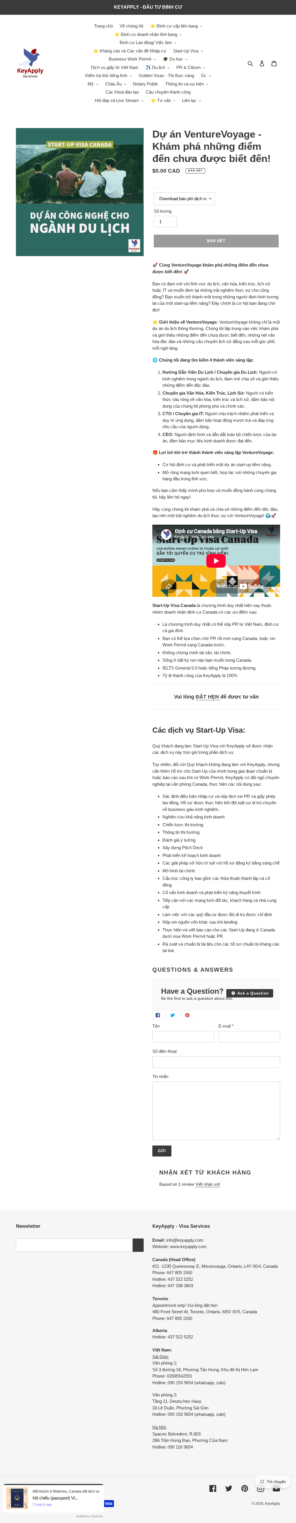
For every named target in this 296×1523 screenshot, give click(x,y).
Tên (156, 1026)
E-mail (226, 1026)
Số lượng (162, 211)
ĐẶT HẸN (208, 697)
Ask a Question (252, 993)
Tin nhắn (160, 1076)
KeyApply (272, 1504)
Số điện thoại (164, 1051)
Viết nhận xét (207, 1184)
